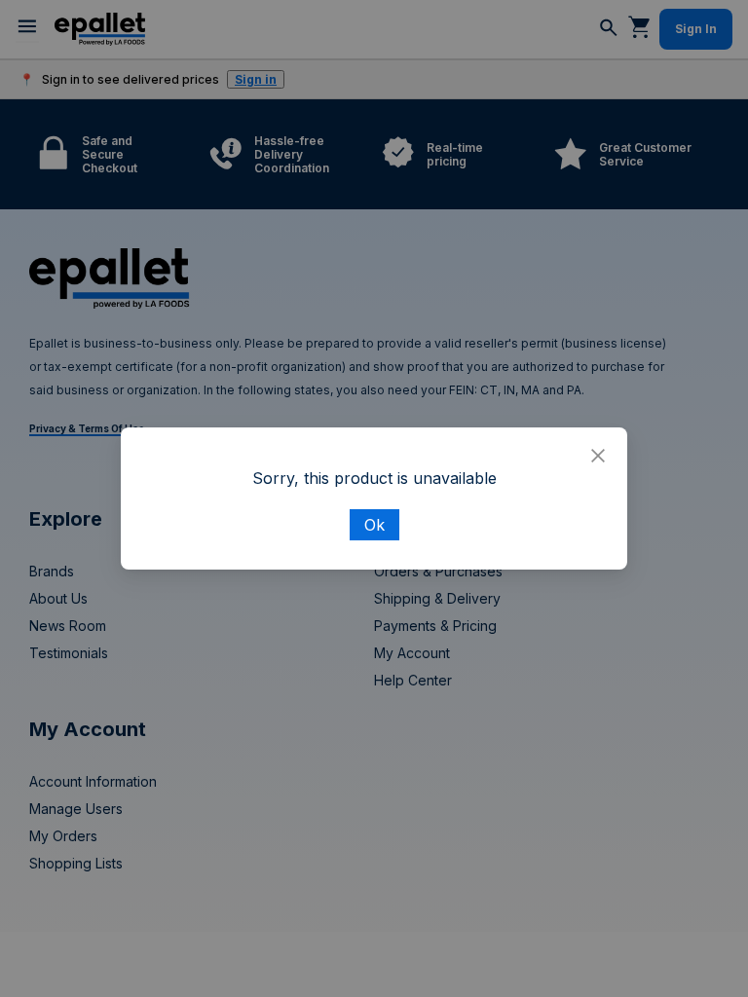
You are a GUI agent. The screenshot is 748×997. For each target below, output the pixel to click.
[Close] (598, 456)
